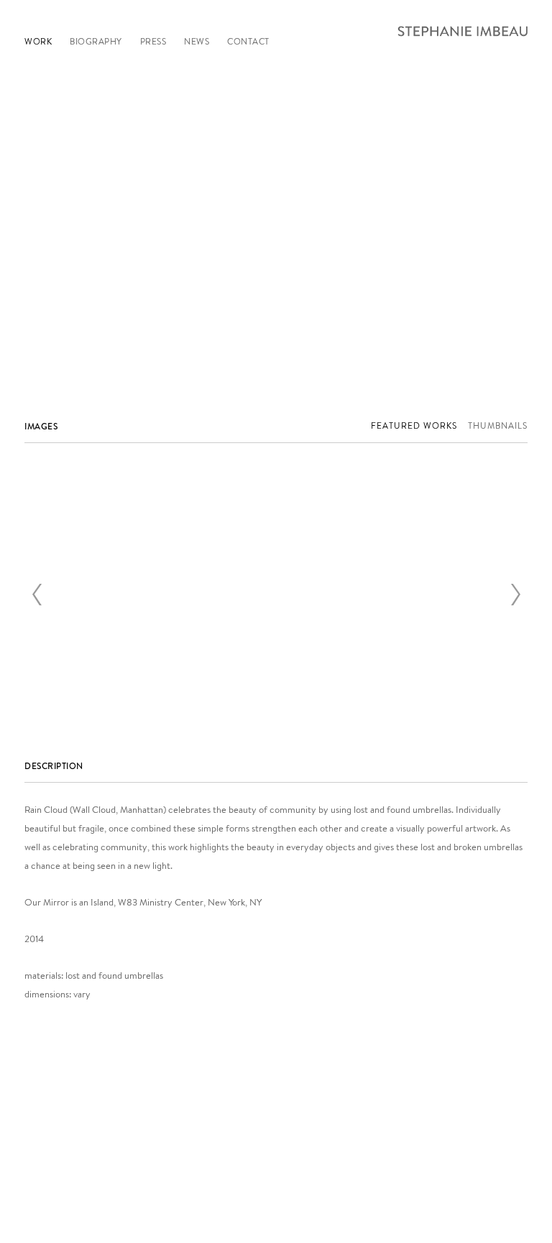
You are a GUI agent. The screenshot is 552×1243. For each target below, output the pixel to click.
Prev (37, 594)
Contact (248, 41)
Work (38, 41)
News (196, 41)
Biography (96, 41)
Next (515, 594)
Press (153, 41)
